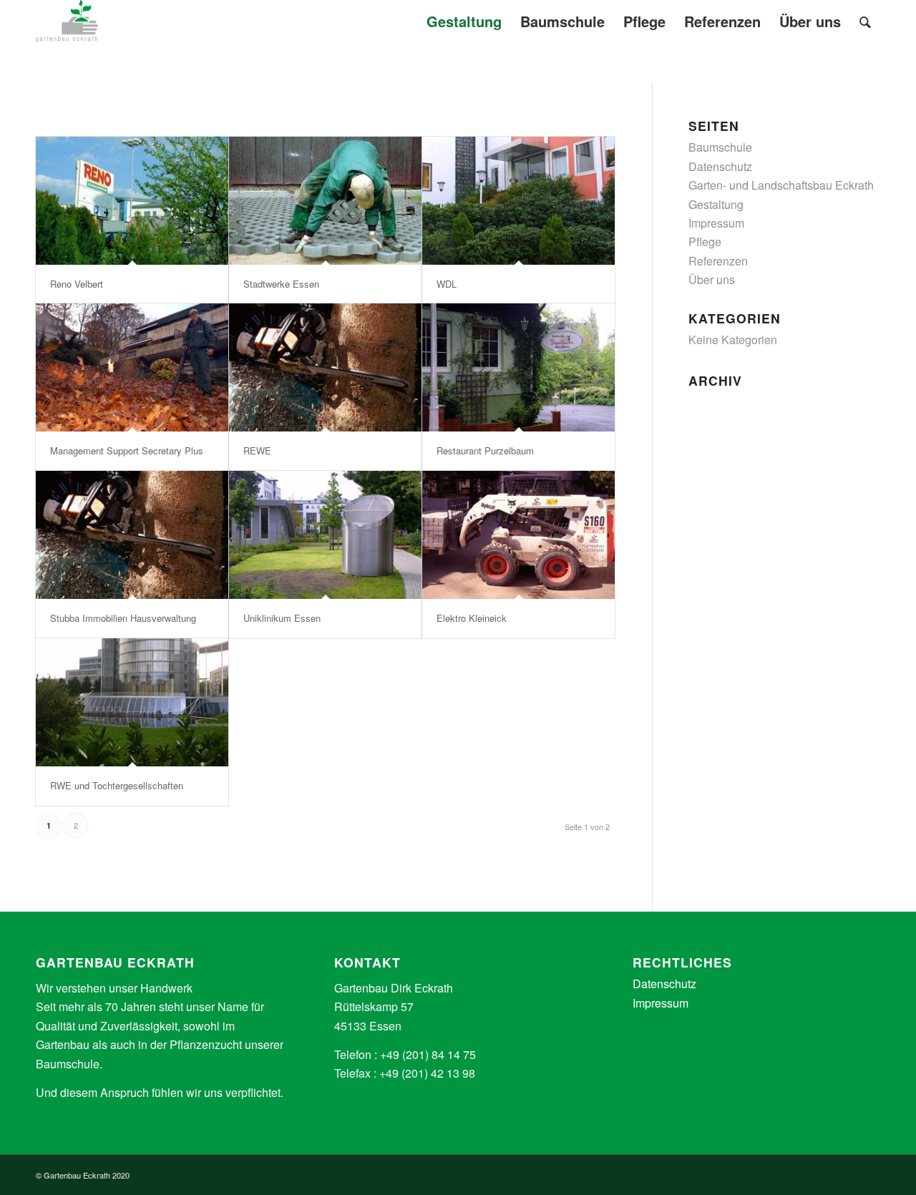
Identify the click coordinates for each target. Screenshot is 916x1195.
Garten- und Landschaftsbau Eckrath (781, 185)
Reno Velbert (76, 284)
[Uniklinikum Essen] (325, 535)
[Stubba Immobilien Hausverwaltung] (132, 535)
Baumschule (720, 147)
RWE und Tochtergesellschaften (116, 785)
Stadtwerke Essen (281, 284)
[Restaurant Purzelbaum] (518, 367)
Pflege (704, 241)
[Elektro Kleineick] (518, 535)
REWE (257, 450)
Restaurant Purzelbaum (485, 450)
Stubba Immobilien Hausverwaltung (123, 618)
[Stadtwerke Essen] (325, 201)
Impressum (716, 223)
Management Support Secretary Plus (126, 450)
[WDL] (518, 201)
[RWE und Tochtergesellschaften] (132, 702)
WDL (447, 284)
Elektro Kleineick (472, 618)
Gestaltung (716, 204)
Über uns (711, 279)
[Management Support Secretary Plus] (132, 367)
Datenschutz (720, 166)
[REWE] (325, 367)
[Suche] (865, 21)
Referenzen (718, 261)
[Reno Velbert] (132, 201)
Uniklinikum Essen (282, 618)
